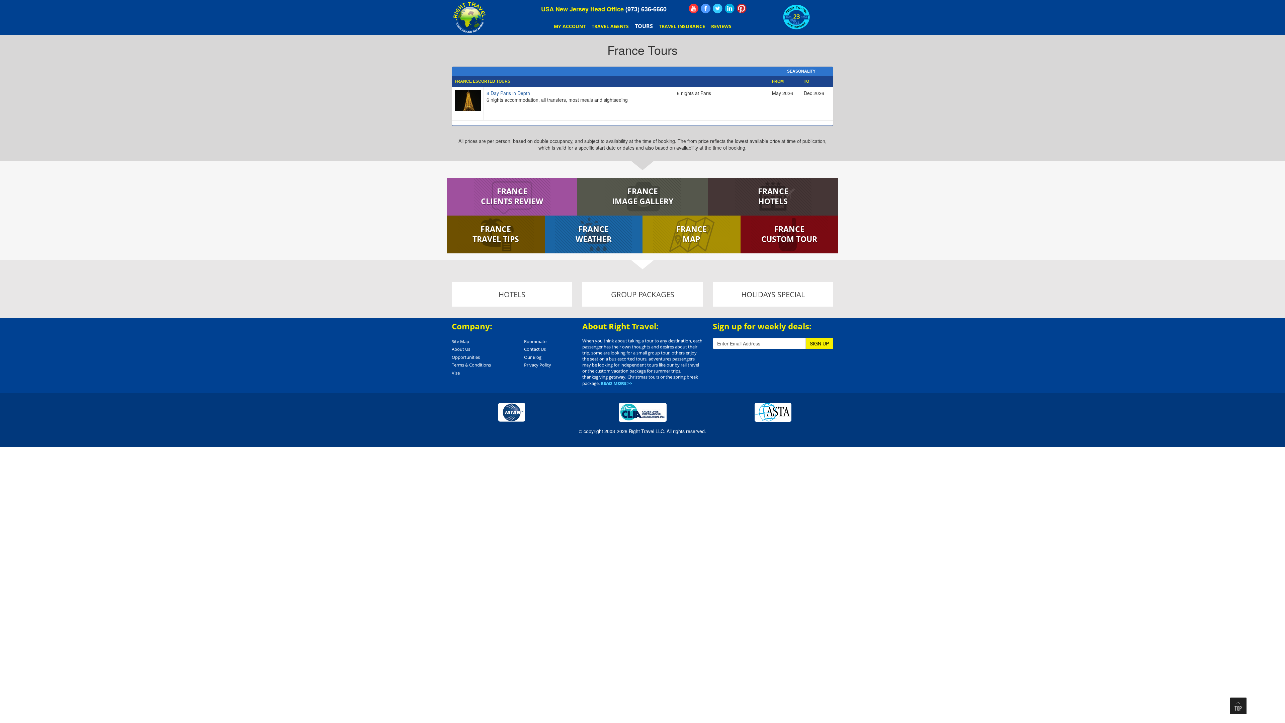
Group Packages (642, 294)
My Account (570, 26)
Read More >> (616, 383)
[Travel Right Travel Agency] (729, 8)
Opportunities (466, 357)
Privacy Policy (537, 365)
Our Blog (532, 357)
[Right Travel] (470, 17)
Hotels (512, 294)
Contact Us (535, 349)
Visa (456, 373)
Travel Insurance (682, 26)
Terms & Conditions (471, 365)
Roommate (535, 341)
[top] (1238, 706)
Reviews (721, 26)
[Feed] (693, 8)
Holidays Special (773, 294)
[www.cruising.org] (643, 411)
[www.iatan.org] (512, 411)
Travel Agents (610, 26)
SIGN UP (819, 343)
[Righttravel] (717, 8)
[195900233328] (705, 8)
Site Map (460, 341)
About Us (461, 349)
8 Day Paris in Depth (508, 93)
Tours (644, 26)
